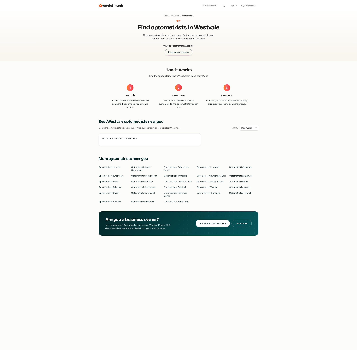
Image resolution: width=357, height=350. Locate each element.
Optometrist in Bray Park (175, 187)
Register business (248, 5)
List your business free (214, 223)
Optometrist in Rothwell (240, 193)
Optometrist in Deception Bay (210, 181)
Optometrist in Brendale (110, 201)
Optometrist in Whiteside (175, 175)
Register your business (178, 52)
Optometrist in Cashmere (241, 175)
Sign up (234, 5)
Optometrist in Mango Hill (143, 201)
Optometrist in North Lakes (143, 187)
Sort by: (235, 128)
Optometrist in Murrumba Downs (175, 194)
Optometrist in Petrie (239, 181)
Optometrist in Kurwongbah (144, 175)
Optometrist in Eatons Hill (143, 193)
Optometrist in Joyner (109, 181)
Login (224, 5)
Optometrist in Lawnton (240, 187)
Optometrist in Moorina (109, 167)
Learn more (242, 223)
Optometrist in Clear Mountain (178, 181)
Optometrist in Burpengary (111, 175)
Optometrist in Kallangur (110, 187)
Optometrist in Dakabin (142, 181)
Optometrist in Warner (206, 187)
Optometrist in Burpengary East (211, 175)
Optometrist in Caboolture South (176, 168)
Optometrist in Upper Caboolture (141, 168)
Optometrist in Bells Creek (176, 201)
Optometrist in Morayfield (208, 167)
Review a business (210, 5)
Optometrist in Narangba (240, 167)
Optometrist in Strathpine (208, 193)
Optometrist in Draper (109, 193)
